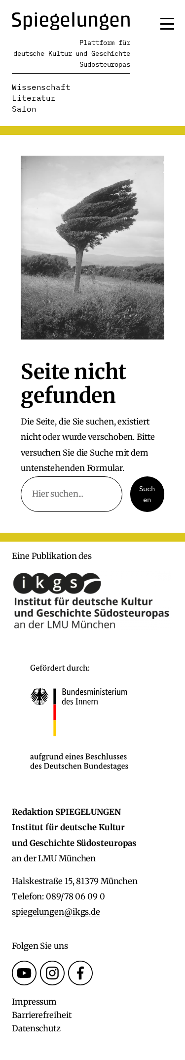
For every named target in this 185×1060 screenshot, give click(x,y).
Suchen (147, 494)
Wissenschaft (41, 87)
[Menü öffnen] (167, 24)
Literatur (34, 98)
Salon (24, 109)
